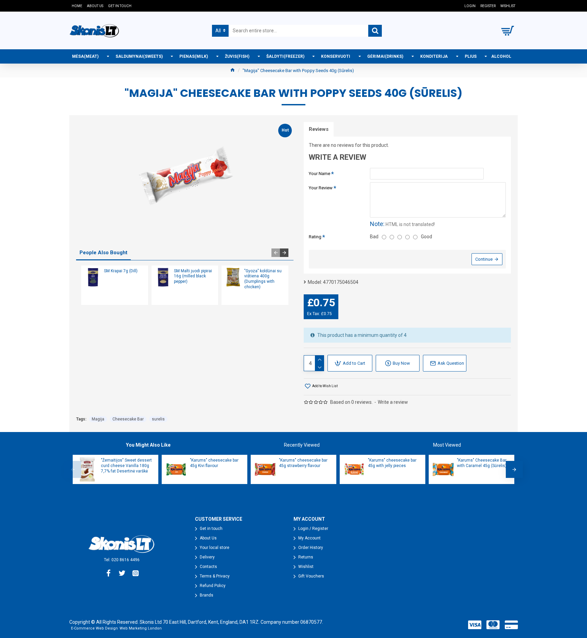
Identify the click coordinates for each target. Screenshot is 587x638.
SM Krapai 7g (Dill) (121, 271)
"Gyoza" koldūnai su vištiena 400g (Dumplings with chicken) (263, 279)
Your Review (321, 187)
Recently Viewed (302, 445)
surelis (158, 419)
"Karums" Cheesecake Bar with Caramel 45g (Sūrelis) (481, 463)
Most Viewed (447, 445)
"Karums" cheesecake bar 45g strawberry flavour (303, 463)
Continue (484, 259)
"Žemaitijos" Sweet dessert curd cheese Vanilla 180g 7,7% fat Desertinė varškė (126, 465)
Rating (315, 236)
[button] (275, 252)
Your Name (319, 173)
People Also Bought (103, 252)
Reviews (318, 129)
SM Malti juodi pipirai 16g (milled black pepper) (193, 276)
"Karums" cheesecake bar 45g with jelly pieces (392, 463)
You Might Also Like (148, 445)
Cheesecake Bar (128, 419)
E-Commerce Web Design (94, 628)
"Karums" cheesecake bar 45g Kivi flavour (214, 463)
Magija (98, 419)
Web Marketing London (141, 628)
